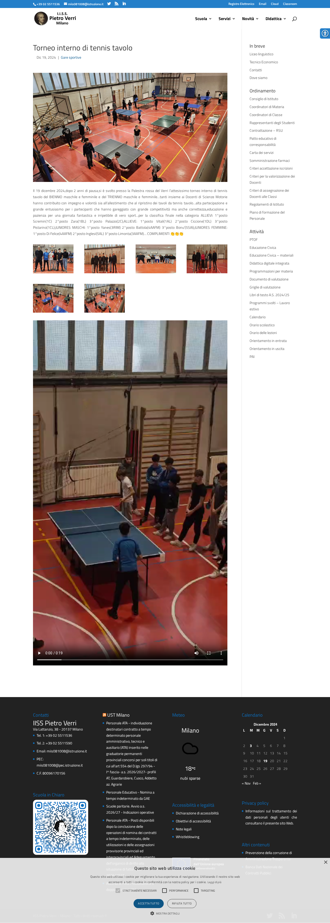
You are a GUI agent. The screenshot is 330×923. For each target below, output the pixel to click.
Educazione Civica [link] (263, 247)
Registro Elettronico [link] (241, 3)
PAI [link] (252, 356)
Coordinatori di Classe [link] (266, 114)
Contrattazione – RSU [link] (266, 130)
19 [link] (265, 760)
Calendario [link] (258, 317)
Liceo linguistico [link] (261, 54)
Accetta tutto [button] (148, 903)
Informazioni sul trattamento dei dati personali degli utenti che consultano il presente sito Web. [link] (271, 817)
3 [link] (251, 745)
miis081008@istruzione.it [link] (67, 751)
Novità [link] (248, 19)
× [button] (325, 862)
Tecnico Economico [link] (264, 62)
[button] (165, 914)
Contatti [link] (256, 70)
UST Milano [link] (118, 714)
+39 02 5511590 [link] (59, 743)
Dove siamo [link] (258, 77)
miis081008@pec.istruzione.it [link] (60, 765)
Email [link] (262, 3)
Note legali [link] (184, 829)
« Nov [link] (246, 783)
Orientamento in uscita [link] (267, 348)
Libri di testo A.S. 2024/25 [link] (269, 294)
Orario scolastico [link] (262, 325)
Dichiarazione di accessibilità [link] (197, 813)
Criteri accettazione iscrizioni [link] (271, 168)
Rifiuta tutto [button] (182, 903)
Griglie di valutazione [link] (265, 287)
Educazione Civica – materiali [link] (271, 255)
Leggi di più (215, 882)
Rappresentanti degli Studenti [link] (272, 122)
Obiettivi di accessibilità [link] (193, 821)
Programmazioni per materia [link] (271, 271)
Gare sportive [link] (71, 57)
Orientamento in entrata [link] (268, 340)
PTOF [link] (254, 239)
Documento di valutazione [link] (269, 279)
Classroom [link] (290, 3)
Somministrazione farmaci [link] (270, 160)
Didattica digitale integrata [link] (269, 263)
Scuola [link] (201, 19)
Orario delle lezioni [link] (263, 332)
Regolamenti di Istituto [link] (267, 204)
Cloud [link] (274, 3)
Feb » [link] (257, 783)
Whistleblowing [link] (187, 836)
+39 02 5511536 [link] (59, 735)
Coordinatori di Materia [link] (267, 106)
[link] (48, 4)
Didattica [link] (274, 19)
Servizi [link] (224, 19)
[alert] (165, 890)
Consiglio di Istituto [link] (264, 98)
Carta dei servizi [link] (262, 152)
